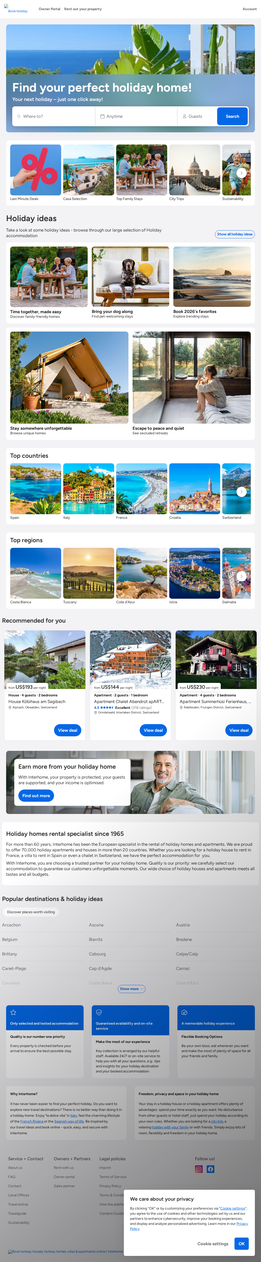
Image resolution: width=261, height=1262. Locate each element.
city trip (217, 1121)
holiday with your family (170, 1127)
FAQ (11, 1177)
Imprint (105, 1168)
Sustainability (18, 1223)
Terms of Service (112, 1177)
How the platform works (118, 1204)
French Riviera (31, 1121)
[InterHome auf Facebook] (210, 1169)
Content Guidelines (114, 1213)
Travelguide (17, 1213)
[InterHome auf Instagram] (199, 1169)
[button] (136, 116)
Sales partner (64, 1186)
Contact (14, 1186)
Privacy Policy (110, 1186)
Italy (73, 1115)
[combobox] (56, 116)
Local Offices (18, 1195)
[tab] (31, 912)
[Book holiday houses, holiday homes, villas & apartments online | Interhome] (65, 1252)
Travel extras (18, 1204)
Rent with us (64, 1168)
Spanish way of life (69, 1121)
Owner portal (64, 1177)
